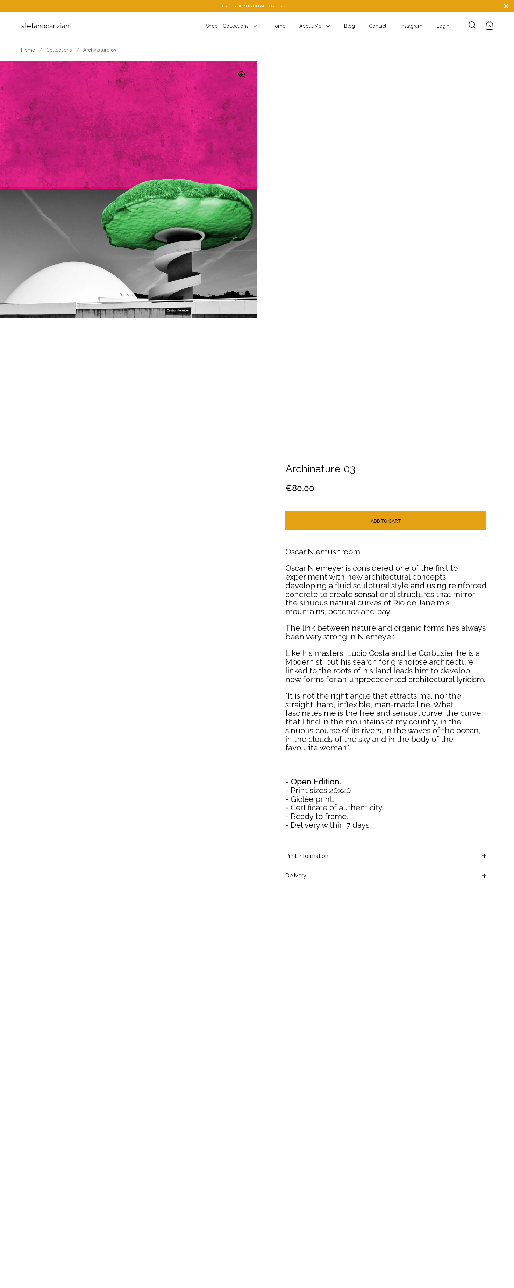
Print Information (306, 856)
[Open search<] (472, 25)
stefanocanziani (46, 26)
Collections (59, 50)
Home (28, 50)
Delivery (295, 875)
